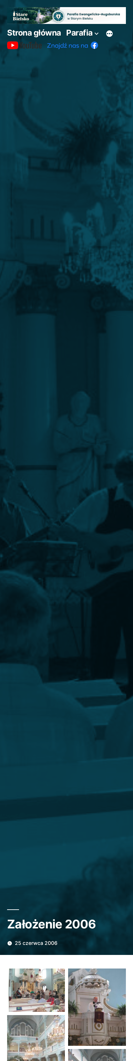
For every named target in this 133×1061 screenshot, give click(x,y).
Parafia (79, 33)
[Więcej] (109, 34)
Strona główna (34, 33)
